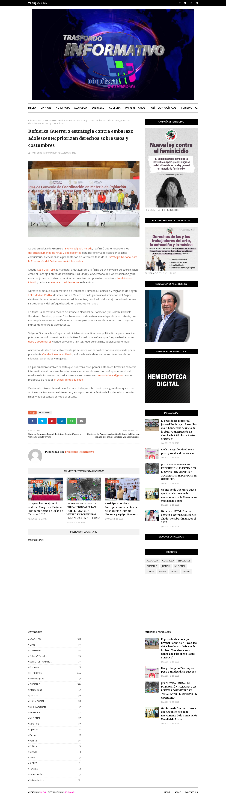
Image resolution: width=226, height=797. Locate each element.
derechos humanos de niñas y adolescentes (54, 252)
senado (186, 571)
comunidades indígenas (110, 375)
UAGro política (55, 774)
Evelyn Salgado (55, 678)
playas (55, 735)
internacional (55, 689)
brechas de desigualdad (68, 379)
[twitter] (185, 3)
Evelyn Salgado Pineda (78, 248)
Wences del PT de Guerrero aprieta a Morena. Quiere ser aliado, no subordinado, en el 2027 (178, 517)
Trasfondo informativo (43, 152)
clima (55, 644)
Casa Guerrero (46, 269)
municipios (55, 712)
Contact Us (191, 792)
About (178, 792)
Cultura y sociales (55, 656)
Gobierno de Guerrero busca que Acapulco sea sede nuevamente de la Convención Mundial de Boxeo (179, 495)
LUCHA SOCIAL (55, 701)
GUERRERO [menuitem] (98, 107)
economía (55, 667)
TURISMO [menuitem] (186, 107)
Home (167, 792)
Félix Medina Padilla (40, 295)
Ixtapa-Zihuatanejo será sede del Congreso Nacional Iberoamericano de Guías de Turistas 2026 (45, 509)
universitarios (55, 780)
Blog (43, 792)
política (55, 746)
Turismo (55, 768)
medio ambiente (55, 706)
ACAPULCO (152, 560)
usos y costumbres (40, 341)
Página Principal (36, 120)
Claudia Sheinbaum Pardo (57, 354)
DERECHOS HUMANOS (55, 661)
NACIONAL (179, 566)
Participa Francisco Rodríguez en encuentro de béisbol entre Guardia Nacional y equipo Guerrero (121, 509)
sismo (55, 757)
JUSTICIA (166, 566)
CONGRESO (168, 560)
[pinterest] (196, 3)
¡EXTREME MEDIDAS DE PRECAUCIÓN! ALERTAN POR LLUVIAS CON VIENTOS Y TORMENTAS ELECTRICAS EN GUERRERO (83, 511)
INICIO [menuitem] (32, 107)
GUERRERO (51, 120)
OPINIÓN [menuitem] (45, 107)
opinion (162, 571)
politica (174, 571)
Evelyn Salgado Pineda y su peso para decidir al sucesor (178, 451)
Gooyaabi (69, 792)
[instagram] (191, 3)
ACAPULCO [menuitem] (80, 107)
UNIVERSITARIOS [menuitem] (135, 107)
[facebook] (180, 3)
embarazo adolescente (65, 282)
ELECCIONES (184, 560)
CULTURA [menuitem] (114, 107)
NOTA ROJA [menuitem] (63, 107)
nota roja (55, 723)
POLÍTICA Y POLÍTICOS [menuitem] (163, 107)
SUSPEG (150, 571)
